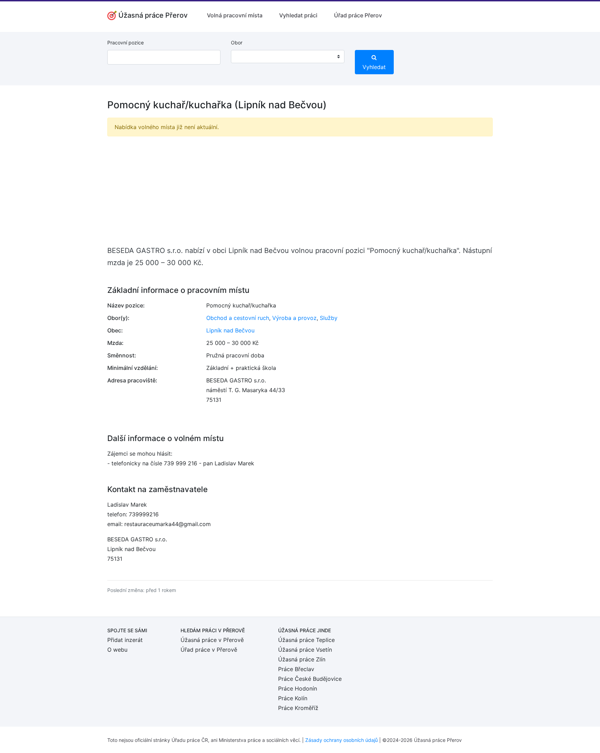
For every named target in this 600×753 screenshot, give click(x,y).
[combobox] (287, 56)
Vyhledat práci (298, 15)
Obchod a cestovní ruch (237, 317)
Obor (236, 42)
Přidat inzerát (125, 639)
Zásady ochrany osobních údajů (341, 740)
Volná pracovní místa (234, 15)
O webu (117, 649)
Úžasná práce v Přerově (212, 639)
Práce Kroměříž (298, 707)
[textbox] (245, 56)
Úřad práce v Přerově (209, 649)
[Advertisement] (300, 190)
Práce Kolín (292, 698)
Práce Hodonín (297, 688)
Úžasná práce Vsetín (305, 649)
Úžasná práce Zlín (301, 659)
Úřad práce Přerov (358, 15)
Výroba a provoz (294, 317)
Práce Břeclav (296, 669)
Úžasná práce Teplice (306, 639)
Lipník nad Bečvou (230, 330)
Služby (329, 317)
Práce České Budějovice (310, 678)
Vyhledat (374, 67)
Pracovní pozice (125, 42)
